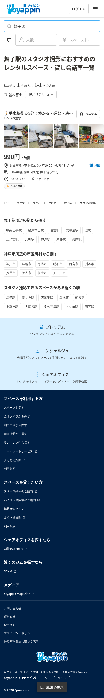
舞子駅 (68, 203)
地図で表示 (55, 687)
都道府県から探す (15, 434)
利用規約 (9, 469)
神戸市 (37, 203)
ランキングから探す (17, 442)
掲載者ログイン (14, 509)
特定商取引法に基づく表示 (21, 641)
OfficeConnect (13, 549)
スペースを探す (14, 408)
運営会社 (9, 617)
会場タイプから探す (17, 416)
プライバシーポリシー (18, 633)
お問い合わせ (12, 608)
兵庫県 (21, 203)
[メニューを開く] (95, 9)
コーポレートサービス (18, 451)
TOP (6, 203)
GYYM (8, 571)
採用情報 (9, 625)
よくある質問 (12, 460)
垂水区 (52, 203)
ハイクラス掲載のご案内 (20, 500)
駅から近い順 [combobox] (39, 94)
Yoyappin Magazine (17, 594)
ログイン (78, 8)
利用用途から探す (15, 425)
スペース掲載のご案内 (18, 491)
